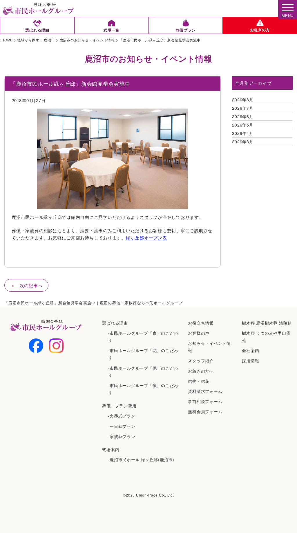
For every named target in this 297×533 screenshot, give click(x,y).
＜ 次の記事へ (26, 285)
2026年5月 (242, 125)
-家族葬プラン (121, 436)
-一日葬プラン (121, 426)
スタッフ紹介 (201, 360)
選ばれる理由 (115, 323)
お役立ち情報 (201, 323)
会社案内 (250, 350)
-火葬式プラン (121, 416)
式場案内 (110, 449)
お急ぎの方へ (201, 371)
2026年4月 (242, 133)
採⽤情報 (250, 360)
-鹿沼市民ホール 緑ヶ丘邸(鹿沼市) (141, 459)
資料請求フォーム (205, 391)
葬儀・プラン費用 (119, 406)
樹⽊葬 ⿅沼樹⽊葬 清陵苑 (267, 323)
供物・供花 (198, 381)
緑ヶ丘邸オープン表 (146, 238)
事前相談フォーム (205, 401)
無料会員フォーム (205, 411)
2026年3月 (242, 141)
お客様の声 (198, 333)
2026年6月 (242, 116)
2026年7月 (242, 108)
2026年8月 (242, 99)
